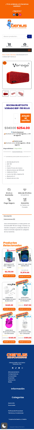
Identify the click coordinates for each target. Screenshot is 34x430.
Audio (8, 55)
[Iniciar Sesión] (24, 44)
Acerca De (11, 403)
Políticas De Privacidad (15, 411)
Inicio (3, 55)
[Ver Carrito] (9, 44)
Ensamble (11, 378)
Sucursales (11, 405)
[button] (28, 63)
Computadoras (13, 374)
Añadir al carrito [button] (9, 276)
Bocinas (13, 55)
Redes (10, 382)
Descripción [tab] (8, 216)
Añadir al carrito (26, 118)
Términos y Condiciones (15, 413)
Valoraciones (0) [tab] (9, 219)
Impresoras (11, 380)
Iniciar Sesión (24, 46)
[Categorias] (29, 50)
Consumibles (12, 376)
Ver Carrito (9, 46)
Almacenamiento (13, 372)
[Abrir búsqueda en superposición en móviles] (17, 36)
